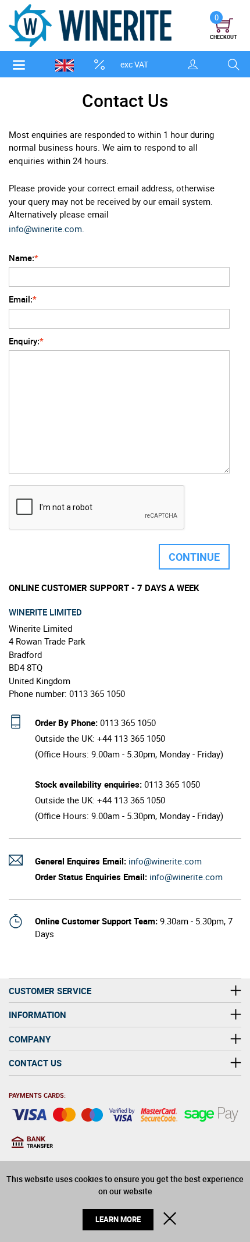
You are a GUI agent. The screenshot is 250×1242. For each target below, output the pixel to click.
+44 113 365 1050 (131, 738)
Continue (194, 557)
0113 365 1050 (128, 722)
